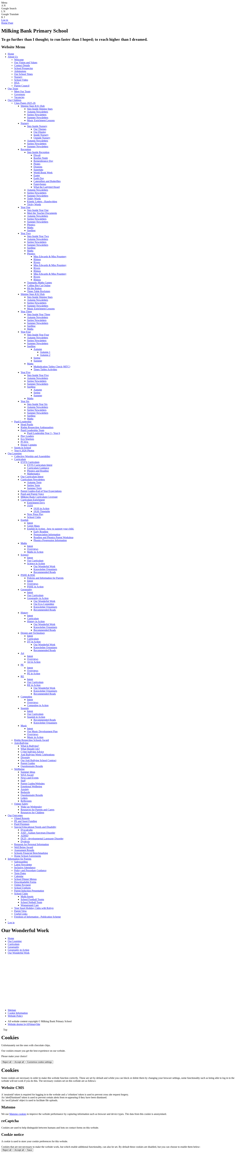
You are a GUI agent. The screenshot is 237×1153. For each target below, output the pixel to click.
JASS (30, 505)
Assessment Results (24, 850)
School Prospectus (23, 68)
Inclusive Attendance (24, 867)
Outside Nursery (42, 137)
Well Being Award (23, 847)
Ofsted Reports (22, 818)
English (24, 520)
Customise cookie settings (39, 1062)
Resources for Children (32, 812)
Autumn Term (34, 482)
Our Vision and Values (25, 62)
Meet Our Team (22, 91)
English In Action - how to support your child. (50, 528)
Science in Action (36, 563)
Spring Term (33, 485)
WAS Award (27, 774)
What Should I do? (30, 748)
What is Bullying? (30, 746)
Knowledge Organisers (45, 569)
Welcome (19, 59)
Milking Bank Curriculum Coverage (39, 496)
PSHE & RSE (28, 575)
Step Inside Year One (38, 210)
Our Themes (40, 129)
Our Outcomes (15, 815)
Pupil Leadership (22, 421)
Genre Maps (33, 525)
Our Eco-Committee (44, 604)
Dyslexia (25, 841)
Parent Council (21, 85)
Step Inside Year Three (38, 314)
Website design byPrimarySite (24, 1024)
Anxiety (25, 789)
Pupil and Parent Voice (32, 494)
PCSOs (24, 441)
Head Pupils (27, 424)
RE (22, 676)
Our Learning (15, 453)
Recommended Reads (45, 572)
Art (22, 653)
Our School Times (23, 74)
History (24, 612)
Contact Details (22, 65)
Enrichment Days (36, 502)
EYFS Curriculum (30, 462)
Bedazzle (25, 792)
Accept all (19, 1062)
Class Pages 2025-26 (24, 103)
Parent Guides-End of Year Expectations (41, 491)
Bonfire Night (41, 158)
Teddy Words (34, 198)
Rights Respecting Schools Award (31, 740)
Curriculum (20, 459)
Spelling (31, 230)
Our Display (40, 132)
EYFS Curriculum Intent (39, 465)
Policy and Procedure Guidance (30, 870)
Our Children (14, 100)
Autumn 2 (45, 355)
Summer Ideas (28, 772)
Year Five (25, 372)
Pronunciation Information (47, 534)
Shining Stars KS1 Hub (33, 106)
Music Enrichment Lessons (41, 120)
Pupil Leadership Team (32, 430)
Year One (25, 207)
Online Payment (22, 885)
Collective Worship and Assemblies (32, 456)
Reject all (7, 1062)
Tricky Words (34, 204)
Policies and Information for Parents (45, 578)
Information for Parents (19, 858)
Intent (30, 523)
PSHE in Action (35, 586)
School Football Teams (32, 899)
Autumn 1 (45, 352)
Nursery (18, 77)
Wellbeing (19, 769)
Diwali (37, 155)
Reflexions (26, 801)
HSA (17, 82)
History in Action (36, 621)
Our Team (13, 88)
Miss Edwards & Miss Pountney (50, 256)
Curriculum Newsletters (33, 479)
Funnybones (40, 184)
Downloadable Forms (25, 882)
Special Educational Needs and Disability (35, 827)
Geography (26, 589)
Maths (30, 227)
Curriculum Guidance (38, 468)
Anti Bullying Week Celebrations (37, 754)
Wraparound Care (30, 905)
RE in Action (33, 685)
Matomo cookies (17, 1114)
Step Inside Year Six (37, 404)
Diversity (25, 757)
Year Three (26, 311)
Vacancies (19, 97)
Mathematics (33, 473)
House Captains (29, 444)
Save (29, 1150)
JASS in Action (41, 508)
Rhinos (37, 259)
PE (22, 664)
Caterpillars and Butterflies (47, 181)
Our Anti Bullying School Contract (38, 760)
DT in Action (34, 641)
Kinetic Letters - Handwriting (42, 201)
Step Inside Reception (38, 152)
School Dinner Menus (25, 879)
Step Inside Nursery (37, 126)
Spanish (25, 708)
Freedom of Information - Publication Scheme (37, 916)
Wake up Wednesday (31, 806)
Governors (19, 94)
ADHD (24, 835)
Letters (24, 798)
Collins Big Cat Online (38, 285)
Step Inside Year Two (38, 236)
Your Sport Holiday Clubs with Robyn (34, 908)
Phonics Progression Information (50, 540)
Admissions (20, 71)
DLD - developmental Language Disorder (42, 838)
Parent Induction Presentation (29, 890)
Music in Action (35, 737)
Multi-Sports (27, 896)
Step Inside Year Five (38, 375)
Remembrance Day (43, 161)
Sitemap (12, 1010)
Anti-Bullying (21, 743)
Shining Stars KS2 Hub (33, 294)
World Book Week (43, 172)
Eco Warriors (27, 439)
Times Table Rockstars (38, 291)
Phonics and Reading (38, 470)
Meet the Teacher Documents (42, 213)
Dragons (38, 166)
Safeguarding (21, 861)
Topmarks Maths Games (39, 282)
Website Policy (15, 1015)
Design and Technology (33, 633)
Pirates (37, 163)
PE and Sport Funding (25, 821)
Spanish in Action (36, 717)
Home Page (7, 23)
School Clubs (34, 517)
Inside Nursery (41, 135)
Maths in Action (35, 552)
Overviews (32, 549)
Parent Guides (28, 763)
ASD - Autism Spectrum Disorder (38, 832)
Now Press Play (35, 514)
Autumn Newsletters (37, 111)
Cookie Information (18, 1013)
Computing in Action (38, 705)
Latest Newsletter (23, 864)
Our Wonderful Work (44, 566)
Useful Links (20, 913)
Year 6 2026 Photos (24, 450)
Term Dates (20, 873)
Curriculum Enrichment (33, 499)
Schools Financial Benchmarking (31, 853)
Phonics (31, 224)
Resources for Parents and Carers (37, 809)
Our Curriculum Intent (32, 476)
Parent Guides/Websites (33, 783)
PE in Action (33, 673)
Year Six (25, 401)
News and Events (30, 777)
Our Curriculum (35, 560)
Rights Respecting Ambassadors (37, 427)
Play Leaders (27, 436)
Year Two (26, 233)
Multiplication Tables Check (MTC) (52, 366)
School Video (21, 80)
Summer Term (34, 488)
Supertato (38, 169)
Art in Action (33, 662)
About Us (13, 56)
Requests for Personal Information (31, 844)
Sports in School (22, 447)
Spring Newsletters (36, 114)
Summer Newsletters (37, 117)
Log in (4, 20)
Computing (26, 696)
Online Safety (21, 803)
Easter (37, 175)
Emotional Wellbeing (31, 786)
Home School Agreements (27, 856)
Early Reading (41, 531)
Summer (38, 360)
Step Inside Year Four (38, 334)
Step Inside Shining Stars (40, 108)
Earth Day (39, 178)
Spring (37, 358)
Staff (23, 780)
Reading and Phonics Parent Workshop (53, 537)
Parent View (20, 911)
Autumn (38, 349)
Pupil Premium (21, 824)
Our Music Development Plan (42, 731)
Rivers (37, 262)
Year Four (26, 331)
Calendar (18, 876)
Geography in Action (38, 598)
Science (25, 554)
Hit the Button (34, 288)
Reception (26, 149)
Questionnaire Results (32, 766)
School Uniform (22, 887)
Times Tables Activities (45, 369)
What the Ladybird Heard (47, 187)
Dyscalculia (27, 830)
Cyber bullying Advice (32, 751)
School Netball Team (31, 902)
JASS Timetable (42, 511)
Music (24, 725)
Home (11, 53)
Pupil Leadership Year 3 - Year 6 (43, 433)
